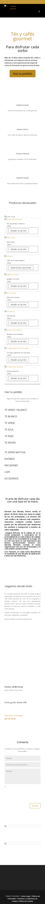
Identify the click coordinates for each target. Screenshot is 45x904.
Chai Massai (11, 316)
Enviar (35, 805)
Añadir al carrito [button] (18, 230)
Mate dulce (11, 242)
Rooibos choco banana (15, 334)
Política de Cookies (26, 901)
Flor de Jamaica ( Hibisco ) (16, 224)
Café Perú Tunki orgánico (16, 260)
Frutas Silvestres (13, 371)
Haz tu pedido (22, 73)
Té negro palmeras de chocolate (18, 353)
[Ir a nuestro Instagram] (26, 893)
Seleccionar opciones (21, 267)
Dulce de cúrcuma (13, 297)
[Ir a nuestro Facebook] (21, 893)
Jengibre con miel (13, 279)
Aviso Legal (25, 896)
